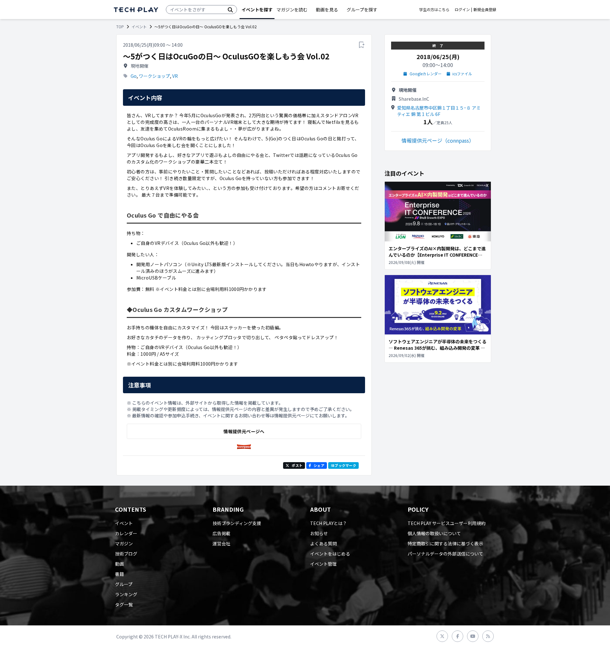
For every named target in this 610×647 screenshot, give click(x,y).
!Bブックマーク (343, 465)
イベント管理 (323, 564)
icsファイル (462, 73)
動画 (119, 564)
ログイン (462, 9)
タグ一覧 (124, 604)
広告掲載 (221, 533)
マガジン (124, 543)
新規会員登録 (484, 9)
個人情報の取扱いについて (434, 533)
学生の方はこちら (434, 9)
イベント (139, 26)
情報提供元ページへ (243, 431)
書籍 (119, 574)
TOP (120, 26)
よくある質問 (323, 543)
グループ (123, 584)
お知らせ (319, 533)
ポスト (297, 465)
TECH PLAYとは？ (328, 523)
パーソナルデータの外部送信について (445, 553)
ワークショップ (154, 76)
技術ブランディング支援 (237, 523)
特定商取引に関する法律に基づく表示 (445, 543)
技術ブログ (126, 553)
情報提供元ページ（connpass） (438, 140)
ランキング (126, 594)
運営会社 (221, 543)
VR (175, 76)
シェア (319, 465)
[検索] (230, 9)
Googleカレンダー (426, 73)
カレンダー (126, 533)
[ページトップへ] (136, 9)
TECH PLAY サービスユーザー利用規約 (446, 523)
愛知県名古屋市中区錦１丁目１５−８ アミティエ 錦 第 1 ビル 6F (439, 110)
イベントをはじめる (330, 553)
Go (134, 76)
